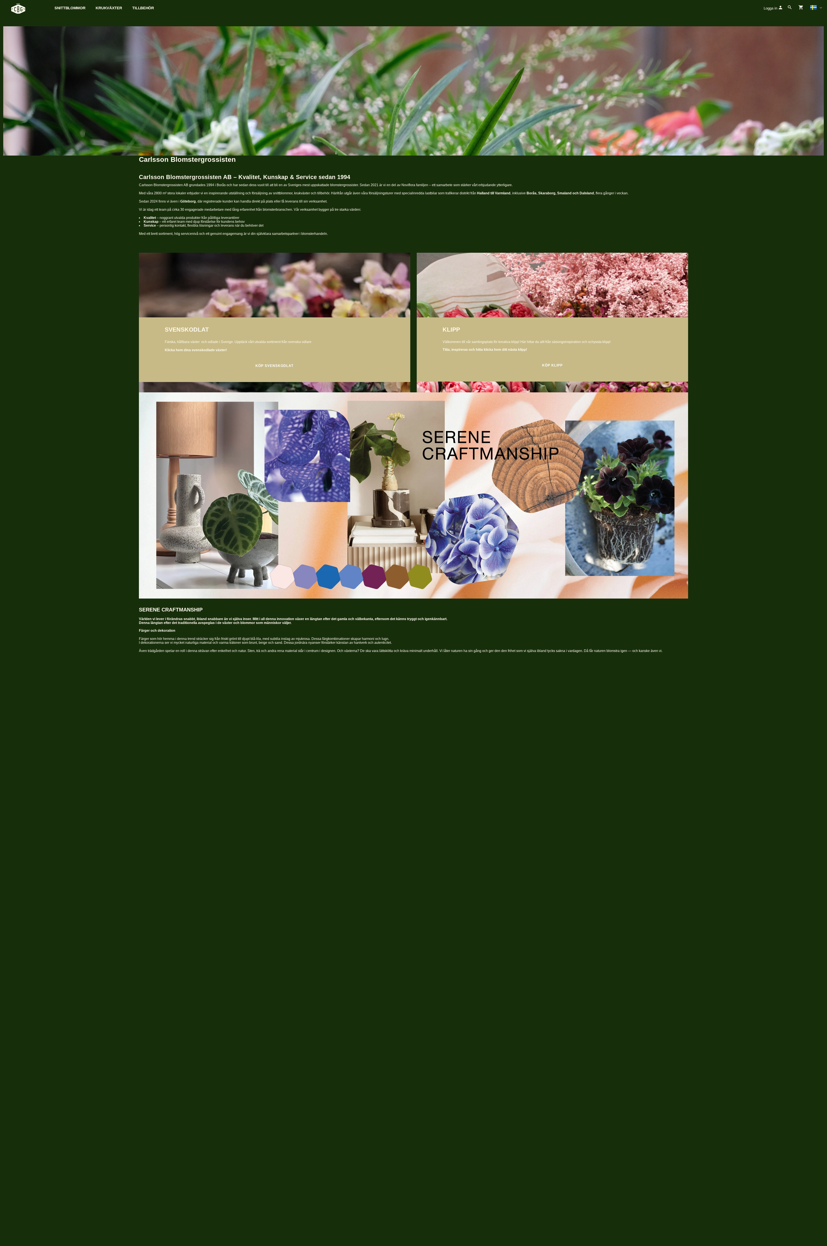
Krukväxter (109, 8)
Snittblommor (69, 8)
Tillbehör (143, 8)
